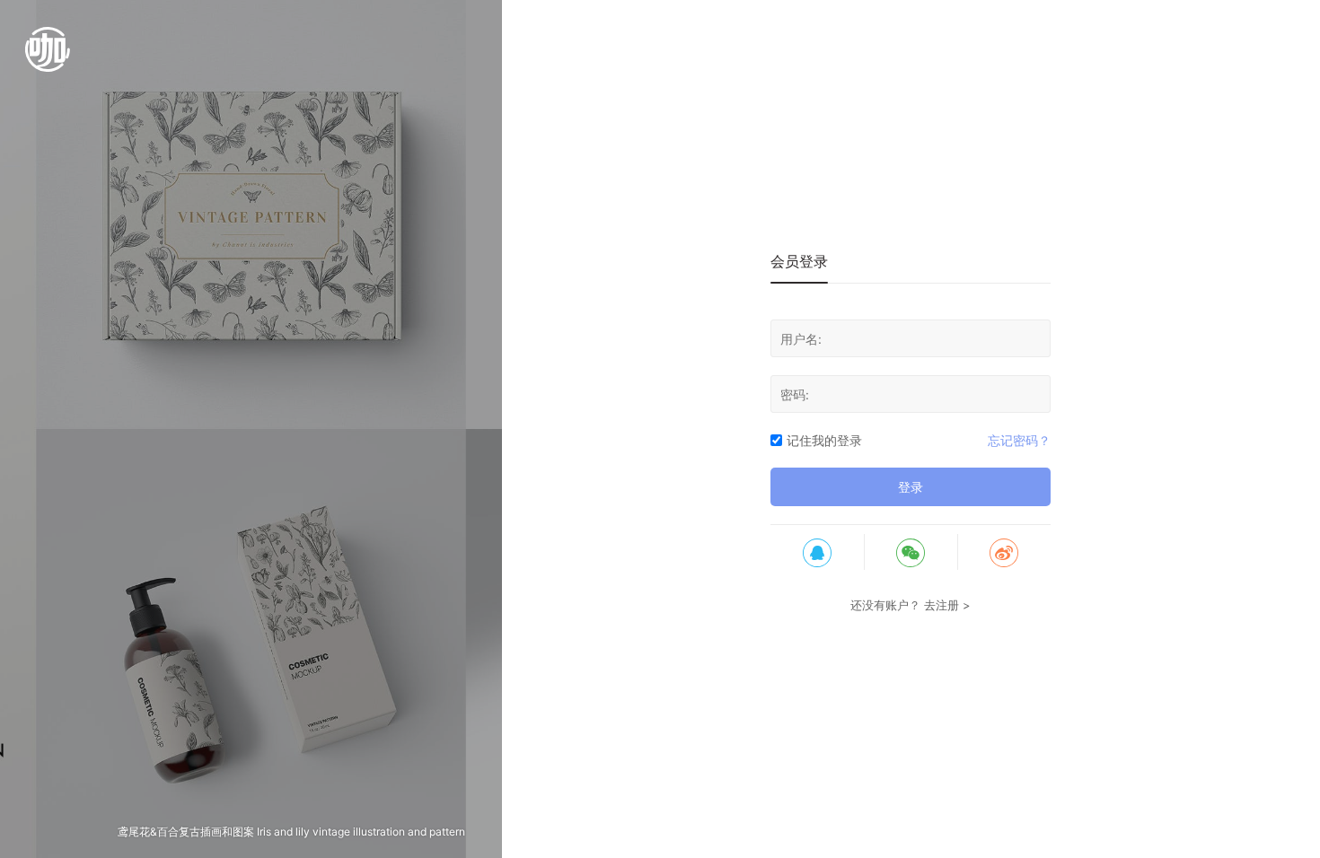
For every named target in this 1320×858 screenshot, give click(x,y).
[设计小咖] (47, 58)
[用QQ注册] (817, 552)
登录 (910, 487)
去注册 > (947, 605)
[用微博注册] (1004, 552)
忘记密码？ (1019, 440)
